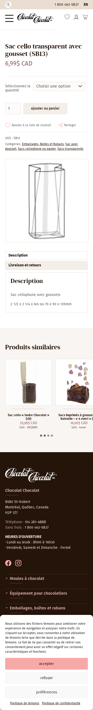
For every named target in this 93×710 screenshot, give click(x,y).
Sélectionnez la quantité (17, 88)
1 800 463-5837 (67, 4)
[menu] (9, 18)
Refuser (46, 678)
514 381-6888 (35, 522)
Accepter (46, 664)
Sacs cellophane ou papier (37, 148)
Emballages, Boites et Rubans (43, 144)
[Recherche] (8, 5)
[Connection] (76, 18)
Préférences (46, 692)
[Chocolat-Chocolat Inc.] (35, 18)
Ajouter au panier (45, 108)
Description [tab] (18, 255)
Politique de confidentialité (61, 703)
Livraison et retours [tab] (25, 265)
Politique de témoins (24, 703)
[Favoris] (67, 18)
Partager (70, 125)
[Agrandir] (46, 200)
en (86, 4)
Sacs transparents (70, 148)
